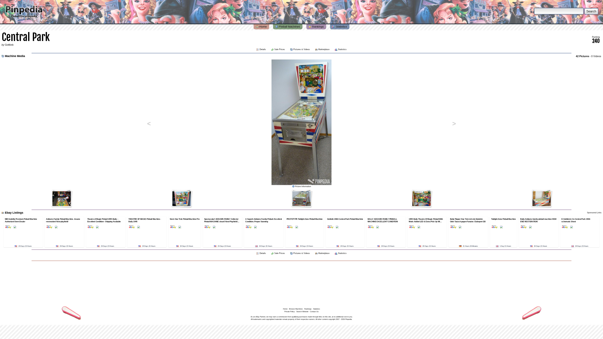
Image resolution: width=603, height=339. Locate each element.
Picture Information (303, 186)
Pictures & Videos (301, 49)
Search (591, 11)
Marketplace (324, 49)
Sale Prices (279, 49)
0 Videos (596, 56)
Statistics (341, 26)
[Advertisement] (301, 284)
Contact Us (314, 311)
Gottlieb (9, 44)
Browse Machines (296, 309)
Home (262, 26)
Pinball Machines (289, 26)
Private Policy (289, 311)
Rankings (317, 26)
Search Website (302, 311)
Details (262, 49)
